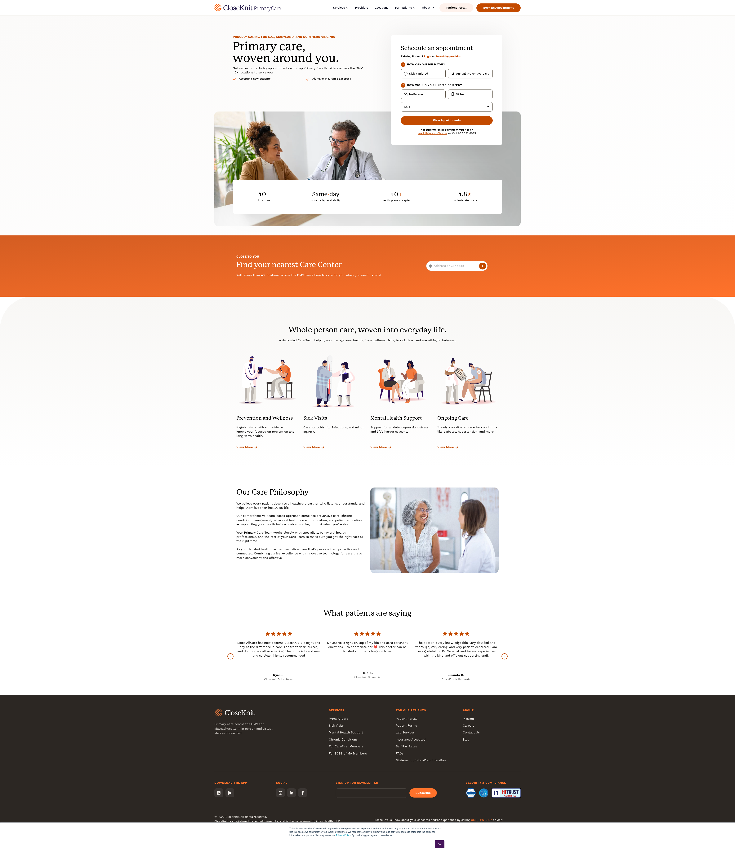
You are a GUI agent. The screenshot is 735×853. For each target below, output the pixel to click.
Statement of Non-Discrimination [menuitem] (421, 760)
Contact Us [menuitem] (471, 732)
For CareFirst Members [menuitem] (346, 746)
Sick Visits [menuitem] (336, 725)
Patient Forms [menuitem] (406, 725)
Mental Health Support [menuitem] (346, 732)
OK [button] (439, 844)
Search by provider (448, 56)
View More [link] (244, 447)
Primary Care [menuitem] (338, 718)
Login (427, 56)
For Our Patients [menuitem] (411, 710)
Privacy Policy (343, 835)
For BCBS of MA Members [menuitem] (348, 753)
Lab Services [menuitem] (405, 732)
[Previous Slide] (230, 656)
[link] (247, 7)
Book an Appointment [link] (498, 7)
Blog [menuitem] (466, 739)
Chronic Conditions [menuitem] (343, 739)
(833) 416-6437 (481, 820)
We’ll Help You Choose (432, 133)
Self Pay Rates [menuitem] (406, 746)
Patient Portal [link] (456, 7)
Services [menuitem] (336, 710)
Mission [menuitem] (468, 718)
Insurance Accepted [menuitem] (410, 739)
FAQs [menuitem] (399, 753)
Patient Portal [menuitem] (406, 718)
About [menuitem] (468, 710)
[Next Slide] (504, 656)
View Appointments (447, 120)
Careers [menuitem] (468, 725)
